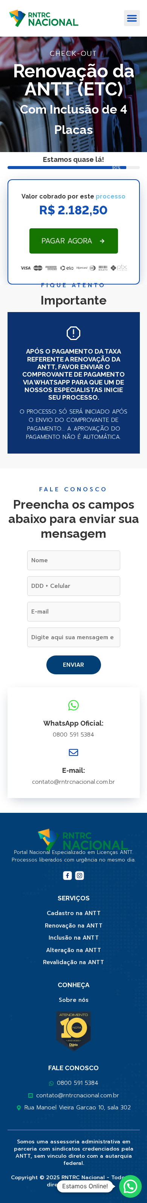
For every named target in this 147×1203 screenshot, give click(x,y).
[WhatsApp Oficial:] (73, 705)
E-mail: (73, 770)
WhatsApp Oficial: (73, 723)
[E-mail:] (73, 752)
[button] (132, 18)
